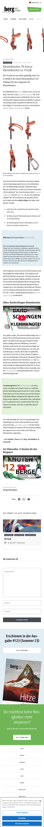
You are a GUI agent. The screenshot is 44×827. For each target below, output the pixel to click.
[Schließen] (40, 801)
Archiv (22, 769)
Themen (22, 755)
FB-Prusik (7, 538)
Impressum (22, 796)
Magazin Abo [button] (34, 9)
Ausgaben (22, 762)
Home (22, 748)
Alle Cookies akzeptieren (22, 824)
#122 (20, 91)
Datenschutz (22, 789)
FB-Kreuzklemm (11, 370)
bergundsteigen (9, 59)
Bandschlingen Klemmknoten (14, 108)
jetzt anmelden (22, 737)
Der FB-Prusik (29, 237)
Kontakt (22, 783)
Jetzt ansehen (22, 650)
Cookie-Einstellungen (22, 813)
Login (22, 776)
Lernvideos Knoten (25, 94)
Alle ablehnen (22, 818)
